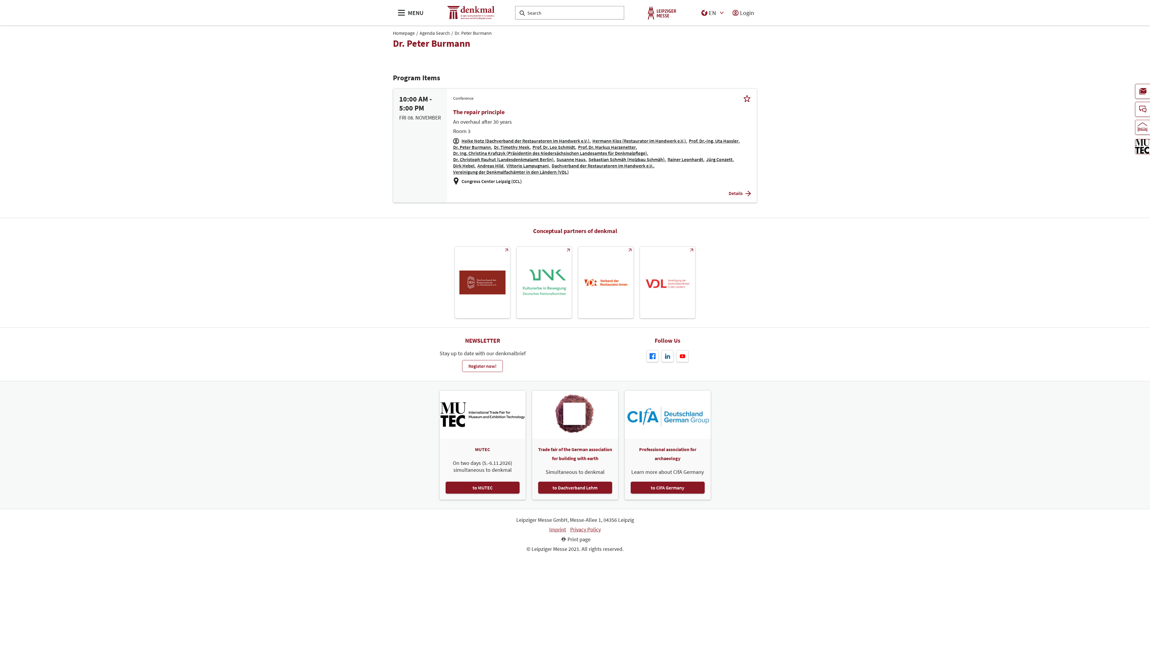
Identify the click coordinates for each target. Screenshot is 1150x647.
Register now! (482, 366)
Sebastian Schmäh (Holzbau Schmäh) (626, 159)
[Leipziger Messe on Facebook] (653, 356)
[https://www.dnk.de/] (544, 282)
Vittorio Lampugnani (527, 166)
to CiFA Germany (667, 488)
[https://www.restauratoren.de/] (605, 282)
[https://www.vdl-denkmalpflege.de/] (667, 282)
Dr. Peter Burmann (473, 33)
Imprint (557, 529)
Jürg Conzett (719, 159)
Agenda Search (435, 33)
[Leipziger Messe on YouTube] (683, 356)
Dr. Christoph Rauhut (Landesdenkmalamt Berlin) (503, 159)
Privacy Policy (585, 529)
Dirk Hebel (463, 166)
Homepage (404, 33)
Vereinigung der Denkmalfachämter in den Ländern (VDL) (511, 172)
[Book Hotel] (1142, 127)
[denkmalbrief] (1142, 91)
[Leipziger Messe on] (668, 356)
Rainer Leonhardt (685, 159)
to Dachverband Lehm (575, 488)
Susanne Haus (570, 159)
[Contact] (1142, 109)
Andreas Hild (490, 166)
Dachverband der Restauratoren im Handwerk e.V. (602, 166)
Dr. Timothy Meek (511, 147)
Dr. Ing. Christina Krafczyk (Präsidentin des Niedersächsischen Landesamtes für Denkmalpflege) (550, 153)
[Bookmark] (747, 98)
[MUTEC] (1142, 146)
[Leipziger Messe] (662, 12)
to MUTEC (483, 488)
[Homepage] (470, 12)
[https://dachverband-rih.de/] (482, 282)
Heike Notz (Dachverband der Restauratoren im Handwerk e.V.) (525, 141)
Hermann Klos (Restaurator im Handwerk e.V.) (639, 141)
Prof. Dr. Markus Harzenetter (607, 147)
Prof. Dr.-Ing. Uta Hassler (714, 141)
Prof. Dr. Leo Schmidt (553, 147)
